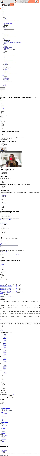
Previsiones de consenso (4, 432)
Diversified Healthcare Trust (4, 195)
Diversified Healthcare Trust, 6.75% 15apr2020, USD (6, 292)
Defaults (2, 419)
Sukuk (4, 27)
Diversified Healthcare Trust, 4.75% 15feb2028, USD (5, 288)
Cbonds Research (5, 65)
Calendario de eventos (6, 25)
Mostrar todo (1, 193)
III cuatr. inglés (4, 338)
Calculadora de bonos (6, 71)
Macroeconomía (3, 433)
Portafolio (5, 18)
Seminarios (4, 68)
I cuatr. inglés (4, 334)
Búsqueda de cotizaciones (6, 24)
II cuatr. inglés (4, 335)
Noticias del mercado (6, 64)
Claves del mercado (7, 68)
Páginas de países (5, 51)
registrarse (3, 455)
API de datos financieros (6, 79)
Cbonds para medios (4, 439)
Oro (4, 57)
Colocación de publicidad (4, 450)
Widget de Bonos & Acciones (4, 425)
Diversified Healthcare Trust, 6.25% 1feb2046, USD (5, 289)
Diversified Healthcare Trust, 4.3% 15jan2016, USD (5, 291)
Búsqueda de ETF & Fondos (7, 39)
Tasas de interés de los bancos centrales (8, 47)
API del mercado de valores (6, 78)
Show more (1, 319)
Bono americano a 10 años (4, 413)
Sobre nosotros (3, 441)
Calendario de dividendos (6, 34)
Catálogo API (5, 77)
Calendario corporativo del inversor (5, 422)
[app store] (2, 446)
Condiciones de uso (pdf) (4, 451)
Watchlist (5, 70)
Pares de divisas (5, 46)
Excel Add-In (5, 69)
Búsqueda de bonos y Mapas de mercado (8, 23)
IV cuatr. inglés (4, 345)
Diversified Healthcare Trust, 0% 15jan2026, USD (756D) (6, 286)
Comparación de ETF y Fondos (7, 40)
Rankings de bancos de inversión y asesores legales (9, 29)
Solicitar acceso (4, 85)
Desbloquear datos (2, 264)
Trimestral (2, 297)
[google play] (6, 446)
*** (3, 108)
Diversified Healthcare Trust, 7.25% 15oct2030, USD (5, 285)
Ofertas (2, 420)
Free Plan (1, 146)
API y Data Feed (5, 76)
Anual (2, 298)
